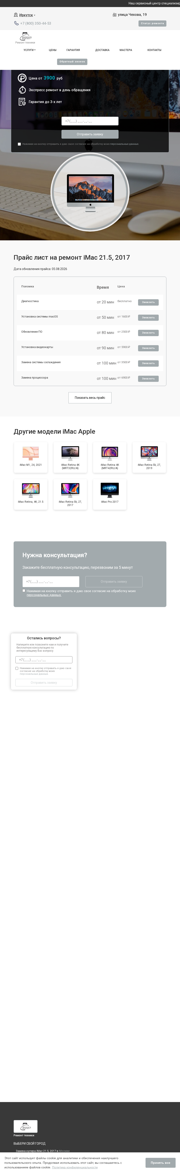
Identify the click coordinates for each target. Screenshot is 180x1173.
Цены (52, 50)
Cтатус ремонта (152, 23)
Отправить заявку (90, 134)
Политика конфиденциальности (75, 1167)
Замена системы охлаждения (41, 362)
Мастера (126, 50)
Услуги (28, 50)
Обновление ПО (31, 331)
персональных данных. (124, 144)
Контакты (154, 50)
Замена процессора (34, 377)
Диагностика (30, 301)
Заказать (148, 302)
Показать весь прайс (90, 397)
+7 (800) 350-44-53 (35, 23)
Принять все (160, 1162)
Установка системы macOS (39, 316)
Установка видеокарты (37, 347)
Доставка (102, 50)
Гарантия (73, 50)
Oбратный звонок (72, 61)
